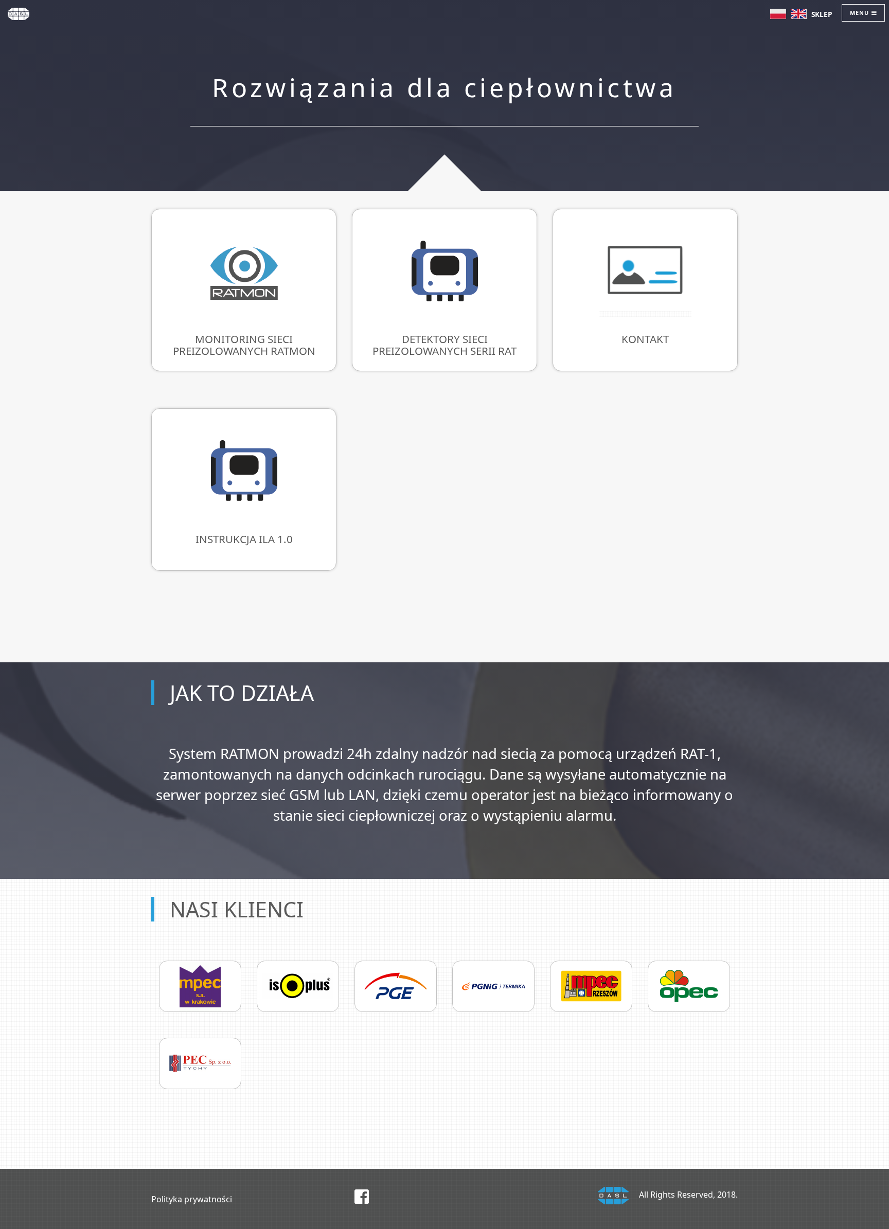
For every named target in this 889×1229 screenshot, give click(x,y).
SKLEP (821, 14)
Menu (860, 12)
